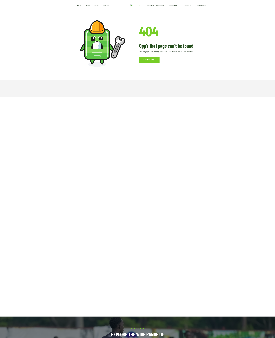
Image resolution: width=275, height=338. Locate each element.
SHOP (97, 6)
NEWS (88, 6)
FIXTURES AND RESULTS (155, 6)
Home (79, 6)
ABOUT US (187, 6)
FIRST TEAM (173, 6)
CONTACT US (201, 6)
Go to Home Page (148, 60)
